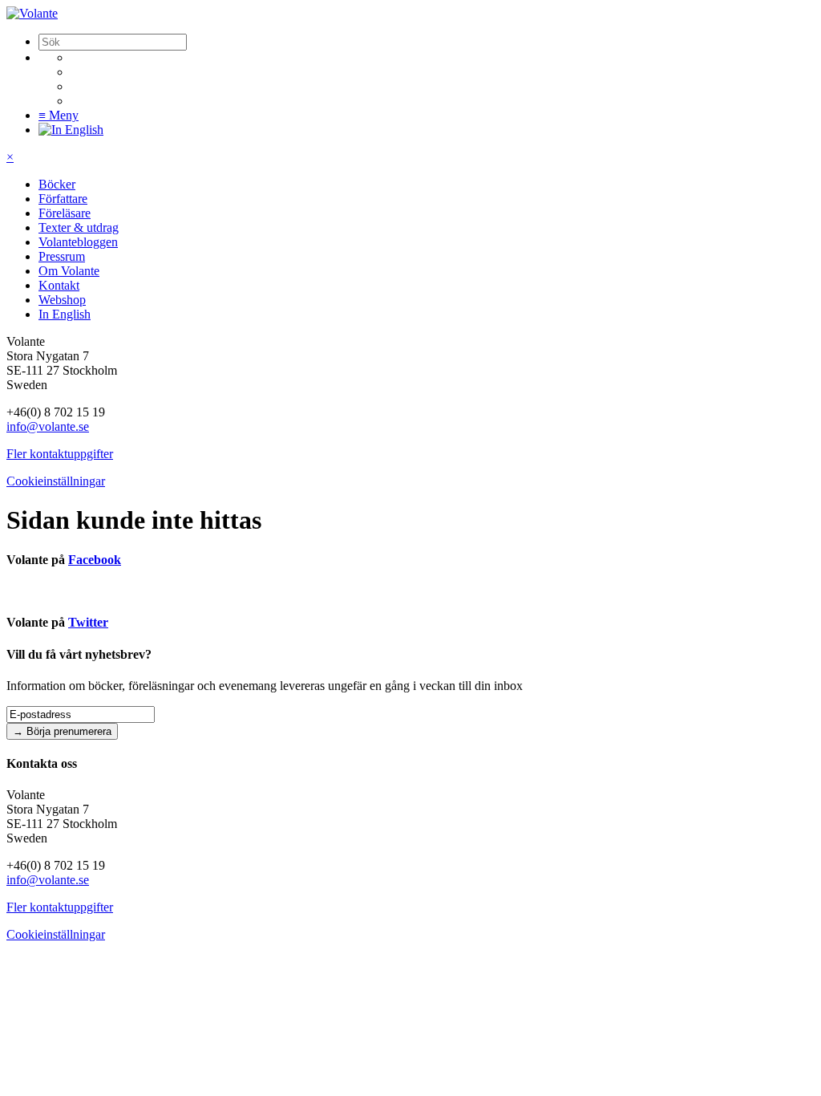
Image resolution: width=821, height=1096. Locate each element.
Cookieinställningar (55, 481)
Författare (62, 198)
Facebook (94, 559)
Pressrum (61, 256)
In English (64, 314)
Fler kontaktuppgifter (59, 454)
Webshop (62, 299)
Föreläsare (64, 213)
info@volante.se (47, 426)
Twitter (88, 622)
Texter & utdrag (78, 227)
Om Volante (68, 271)
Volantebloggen (78, 242)
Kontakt (58, 285)
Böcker (56, 184)
